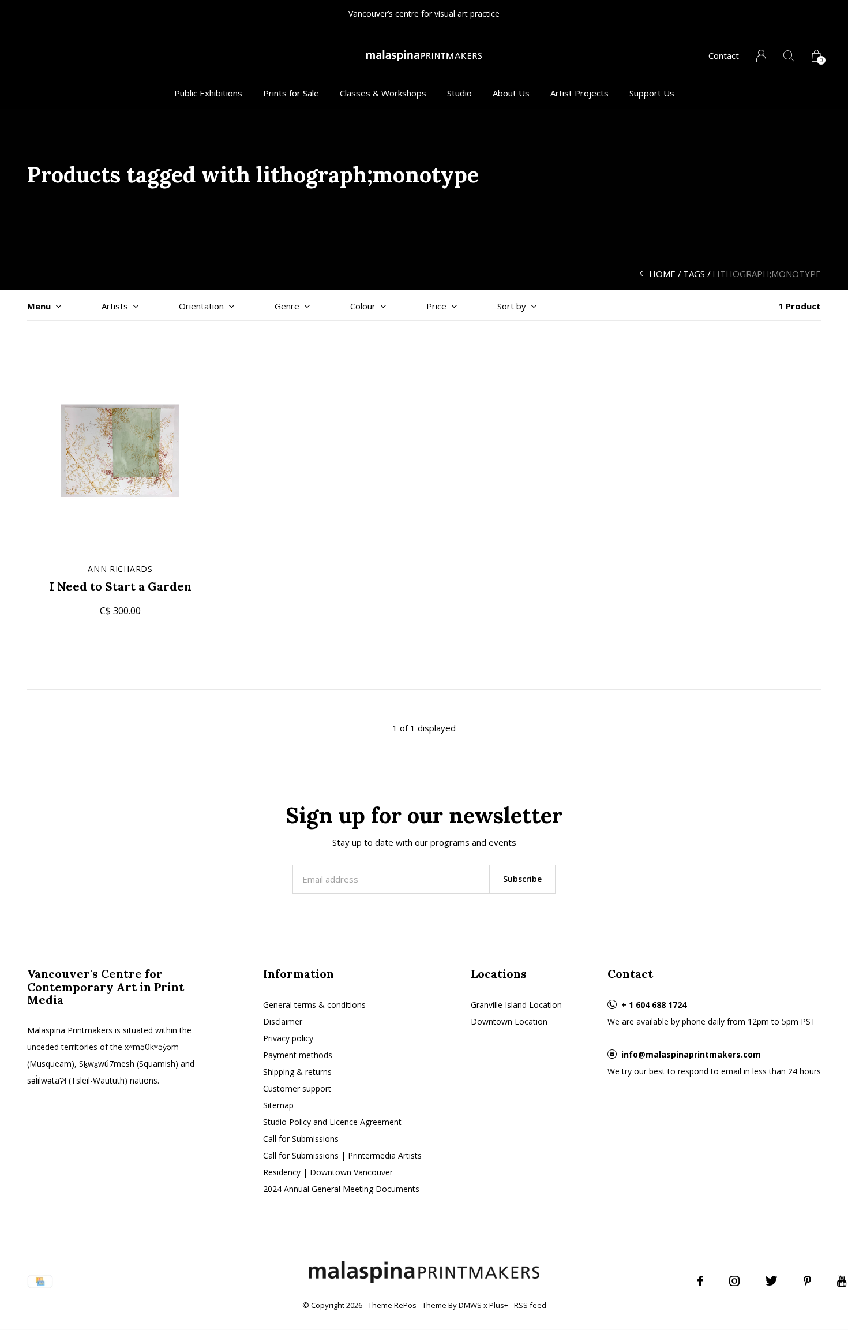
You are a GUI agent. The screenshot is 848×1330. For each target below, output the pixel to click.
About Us (511, 93)
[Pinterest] (807, 1281)
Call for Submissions (301, 1138)
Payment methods (297, 1054)
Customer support (297, 1088)
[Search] (788, 56)
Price (436, 306)
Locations (499, 973)
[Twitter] (772, 1281)
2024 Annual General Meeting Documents (341, 1188)
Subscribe (522, 878)
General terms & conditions (314, 1004)
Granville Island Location (516, 1004)
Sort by (511, 306)
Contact (723, 55)
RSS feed (530, 1305)
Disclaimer (282, 1021)
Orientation (201, 306)
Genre (287, 306)
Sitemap (278, 1105)
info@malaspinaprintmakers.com (691, 1054)
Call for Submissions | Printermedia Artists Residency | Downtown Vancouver (342, 1164)
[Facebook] (700, 1281)
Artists (115, 306)
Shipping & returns (297, 1071)
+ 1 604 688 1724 (653, 1004)
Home (662, 273)
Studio (459, 93)
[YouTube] (842, 1281)
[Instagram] (734, 1281)
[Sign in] (761, 56)
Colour (363, 306)
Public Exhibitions (208, 93)
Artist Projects (579, 93)
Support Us (651, 93)
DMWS (470, 1305)
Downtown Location (509, 1021)
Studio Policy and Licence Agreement (332, 1121)
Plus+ (498, 1305)
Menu (39, 306)
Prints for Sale (291, 93)
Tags (694, 273)
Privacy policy (288, 1038)
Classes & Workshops (383, 93)
